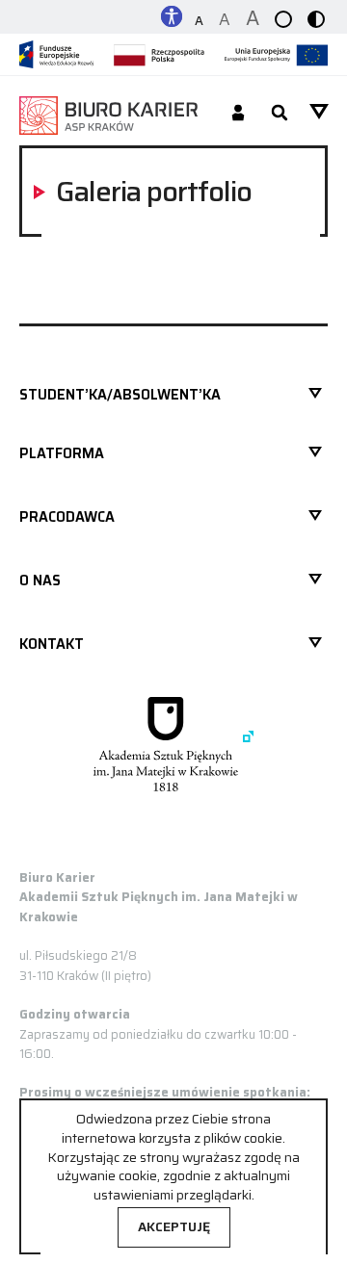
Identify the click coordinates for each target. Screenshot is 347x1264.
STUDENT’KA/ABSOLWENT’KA (120, 394)
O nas (40, 580)
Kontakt (51, 644)
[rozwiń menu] (319, 111)
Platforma (61, 453)
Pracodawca (67, 517)
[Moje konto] (238, 114)
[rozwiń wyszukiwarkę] (279, 114)
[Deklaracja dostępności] (171, 15)
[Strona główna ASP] (173, 744)
